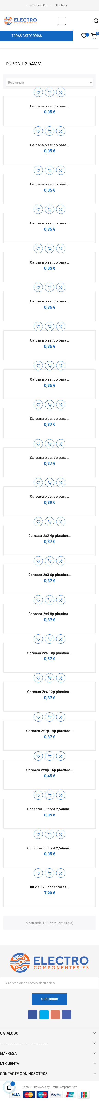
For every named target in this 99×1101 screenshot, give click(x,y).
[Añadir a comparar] (60, 92)
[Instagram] (66, 1014)
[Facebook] (32, 1014)
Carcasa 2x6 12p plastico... (49, 692)
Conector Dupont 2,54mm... (49, 809)
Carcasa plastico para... (49, 106)
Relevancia (50, 82)
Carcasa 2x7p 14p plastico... (49, 731)
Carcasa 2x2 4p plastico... (49, 536)
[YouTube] (55, 1014)
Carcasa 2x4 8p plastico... (49, 614)
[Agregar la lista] (38, 92)
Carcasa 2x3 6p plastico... (49, 575)
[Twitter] (44, 1014)
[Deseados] (84, 37)
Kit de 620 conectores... (49, 887)
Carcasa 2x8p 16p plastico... (49, 770)
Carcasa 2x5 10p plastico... (49, 653)
